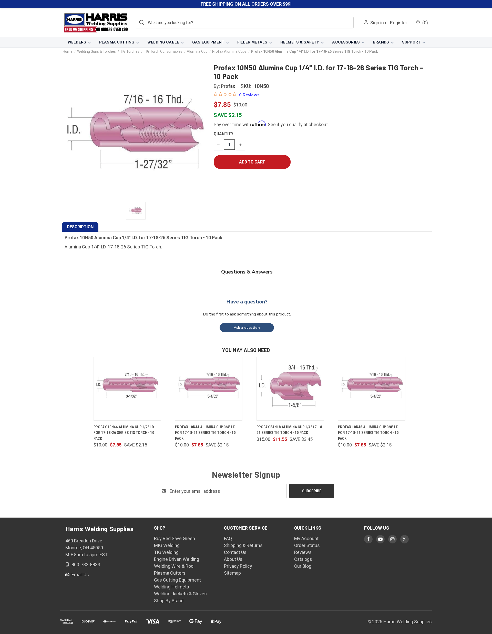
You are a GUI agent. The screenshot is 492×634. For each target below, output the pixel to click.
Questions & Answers (247, 271)
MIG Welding (167, 545)
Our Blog (302, 566)
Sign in (377, 22)
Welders (77, 42)
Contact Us (235, 552)
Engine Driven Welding (176, 559)
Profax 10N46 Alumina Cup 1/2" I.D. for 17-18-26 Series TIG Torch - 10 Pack (124, 433)
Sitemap (232, 573)
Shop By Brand (168, 600)
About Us (233, 559)
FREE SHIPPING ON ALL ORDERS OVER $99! (246, 4)
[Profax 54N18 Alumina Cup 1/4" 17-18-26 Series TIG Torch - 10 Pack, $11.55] (290, 389)
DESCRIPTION (80, 226)
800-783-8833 (85, 564)
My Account (306, 538)
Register (398, 22)
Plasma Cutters (170, 573)
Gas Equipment (208, 42)
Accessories (346, 42)
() (424, 22)
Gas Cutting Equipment (177, 580)
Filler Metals (252, 42)
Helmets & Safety (299, 42)
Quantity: (224, 133)
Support (411, 42)
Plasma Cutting (116, 42)
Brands (381, 42)
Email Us (79, 574)
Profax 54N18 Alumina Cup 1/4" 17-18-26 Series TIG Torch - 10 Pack (290, 430)
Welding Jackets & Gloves (180, 593)
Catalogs (303, 559)
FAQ (228, 538)
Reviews (303, 552)
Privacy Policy (238, 566)
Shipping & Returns (243, 545)
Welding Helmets (171, 586)
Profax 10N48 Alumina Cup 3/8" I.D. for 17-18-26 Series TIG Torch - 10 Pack (368, 433)
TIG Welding (166, 552)
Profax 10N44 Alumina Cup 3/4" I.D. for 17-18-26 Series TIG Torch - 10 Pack (205, 433)
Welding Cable (163, 42)
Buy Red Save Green (174, 538)
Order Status (307, 545)
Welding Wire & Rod (173, 566)
